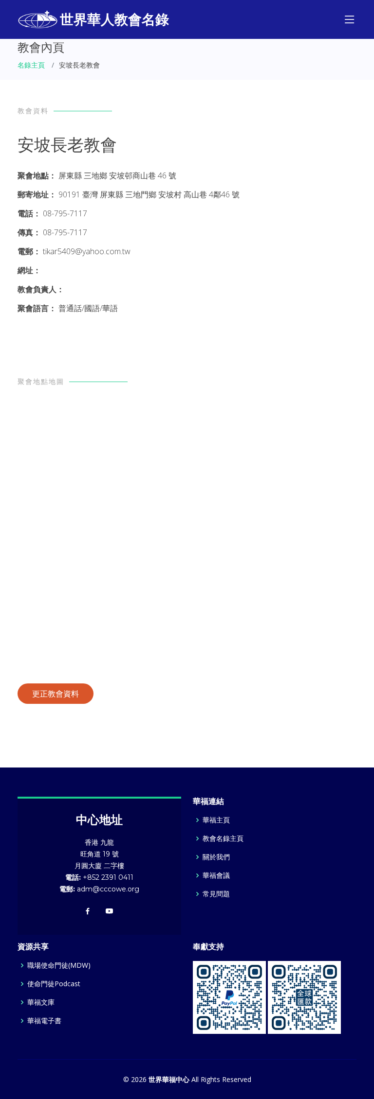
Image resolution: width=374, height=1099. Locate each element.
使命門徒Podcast (53, 983)
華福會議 (216, 875)
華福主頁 (216, 820)
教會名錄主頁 (223, 838)
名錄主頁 (31, 65)
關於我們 (216, 857)
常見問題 (216, 893)
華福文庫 (41, 1002)
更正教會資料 (55, 693)
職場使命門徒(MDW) (59, 965)
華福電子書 (44, 1020)
